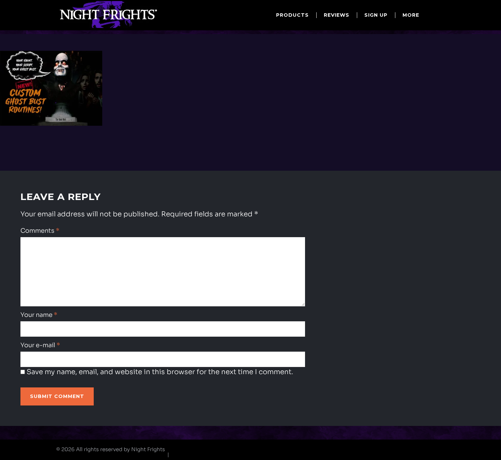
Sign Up (376, 15)
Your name (38, 315)
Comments (39, 230)
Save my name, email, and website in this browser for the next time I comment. (160, 372)
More (411, 15)
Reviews (336, 15)
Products (292, 15)
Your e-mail (40, 345)
